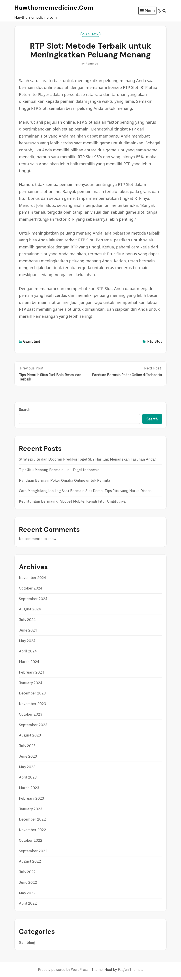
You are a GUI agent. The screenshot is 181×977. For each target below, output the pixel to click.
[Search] (164, 10)
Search (24, 409)
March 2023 (29, 787)
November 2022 (32, 829)
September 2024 (33, 598)
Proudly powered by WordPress (63, 969)
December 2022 (32, 819)
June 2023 (28, 756)
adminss (92, 63)
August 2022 (30, 861)
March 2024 (29, 661)
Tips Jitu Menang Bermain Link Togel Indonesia (59, 469)
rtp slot (154, 341)
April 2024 (28, 651)
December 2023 (32, 693)
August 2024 (30, 609)
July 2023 (27, 745)
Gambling (31, 341)
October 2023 (30, 714)
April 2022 (28, 903)
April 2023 (28, 777)
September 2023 (33, 724)
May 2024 (27, 640)
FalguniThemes (130, 969)
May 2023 (27, 766)
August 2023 (30, 735)
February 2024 (31, 672)
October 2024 (30, 588)
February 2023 (31, 798)
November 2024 (32, 577)
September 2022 (33, 850)
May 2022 (27, 893)
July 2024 (27, 619)
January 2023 (30, 808)
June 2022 (28, 882)
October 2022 (30, 840)
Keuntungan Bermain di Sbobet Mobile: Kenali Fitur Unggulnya (72, 501)
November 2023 (32, 703)
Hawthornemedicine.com (53, 7)
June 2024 (28, 630)
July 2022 (27, 871)
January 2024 (30, 682)
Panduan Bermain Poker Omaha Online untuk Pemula (64, 480)
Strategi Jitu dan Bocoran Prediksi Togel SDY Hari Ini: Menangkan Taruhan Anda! (87, 459)
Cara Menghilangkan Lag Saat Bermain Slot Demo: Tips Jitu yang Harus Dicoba (85, 490)
